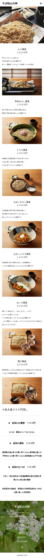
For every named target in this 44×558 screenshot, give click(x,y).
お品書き (22, 525)
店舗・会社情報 (22, 541)
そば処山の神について (22, 512)
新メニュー (22, 521)
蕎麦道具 (22, 533)
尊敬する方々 (22, 537)
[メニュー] (41, 3)
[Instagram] (22, 547)
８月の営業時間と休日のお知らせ (22, 517)
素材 (22, 529)
